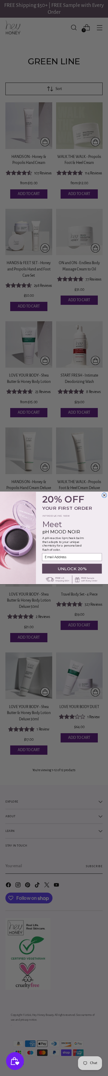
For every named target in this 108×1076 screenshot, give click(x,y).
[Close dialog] (104, 495)
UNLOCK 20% (72, 568)
